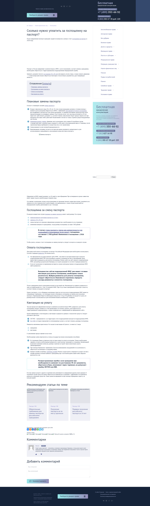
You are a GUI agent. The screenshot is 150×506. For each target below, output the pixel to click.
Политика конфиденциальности (108, 496)
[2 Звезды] (36, 434)
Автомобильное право (108, 30)
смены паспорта (49, 105)
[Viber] (35, 429)
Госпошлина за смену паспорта (40, 89)
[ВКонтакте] (28, 429)
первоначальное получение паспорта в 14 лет (44, 217)
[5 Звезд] (55, 434)
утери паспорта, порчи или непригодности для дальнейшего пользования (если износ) (60, 231)
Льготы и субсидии (107, 55)
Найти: (94, 177)
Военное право (106, 43)
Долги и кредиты (106, 47)
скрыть (46, 83)
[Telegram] (42, 429)
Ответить (43, 445)
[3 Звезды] (42, 434)
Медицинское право (107, 60)
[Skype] (40, 429)
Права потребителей (108, 77)
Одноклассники (64, 6)
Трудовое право (106, 90)
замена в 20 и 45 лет (36, 220)
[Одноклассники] (30, 429)
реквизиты (41, 253)
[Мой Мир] (33, 429)
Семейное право (106, 86)
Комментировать (39, 481)
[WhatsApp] (38, 429)
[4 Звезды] (49, 434)
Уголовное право (106, 94)
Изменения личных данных (38, 121)
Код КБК (33, 321)
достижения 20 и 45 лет (50, 74)
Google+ (70, 6)
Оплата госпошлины (37, 91)
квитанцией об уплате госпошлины (76, 111)
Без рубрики (105, 38)
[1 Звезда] (30, 434)
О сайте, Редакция (99, 492)
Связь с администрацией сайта (113, 492)
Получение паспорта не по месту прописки (57, 411)
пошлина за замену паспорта (53, 214)
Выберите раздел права (38, 15)
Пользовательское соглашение (108, 494)
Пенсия (103, 73)
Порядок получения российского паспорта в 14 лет (80, 411)
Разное (103, 81)
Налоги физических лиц (109, 68)
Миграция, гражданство (109, 64)
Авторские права (106, 34)
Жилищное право (106, 51)
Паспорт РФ (32, 406)
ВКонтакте (61, 6)
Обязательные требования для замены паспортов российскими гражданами (36, 413)
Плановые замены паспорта (39, 87)
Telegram (67, 6)
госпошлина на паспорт (79, 39)
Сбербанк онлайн (52, 352)
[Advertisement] (58, 55)
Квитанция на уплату (37, 94)
